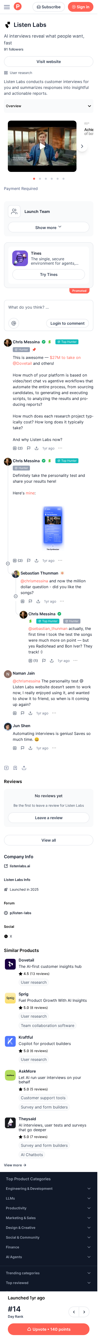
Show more (45, 227)
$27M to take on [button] (65, 357)
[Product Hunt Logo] (18, 6)
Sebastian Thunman (39, 573)
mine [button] (30, 493)
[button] (8, 343)
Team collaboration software (47, 1025)
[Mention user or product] (13, 323)
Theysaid (27, 1118)
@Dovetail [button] (22, 363)
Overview (13, 106)
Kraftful (26, 1037)
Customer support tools (43, 1097)
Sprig (23, 994)
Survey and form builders (44, 1107)
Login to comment (67, 323)
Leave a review (49, 817)
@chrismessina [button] (34, 580)
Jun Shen (21, 725)
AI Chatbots (32, 1154)
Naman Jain (24, 673)
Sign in (83, 6)
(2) (20, 448)
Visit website (49, 61)
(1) (35, 661)
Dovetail (26, 960)
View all (48, 840)
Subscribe (51, 6)
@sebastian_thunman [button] (47, 628)
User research (21, 73)
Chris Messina (26, 341)
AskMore (27, 1071)
